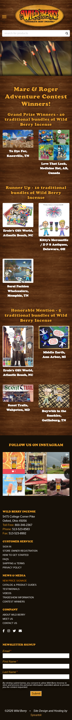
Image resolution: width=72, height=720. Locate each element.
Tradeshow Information (18, 597)
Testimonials (11, 589)
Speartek (36, 715)
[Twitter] (14, 631)
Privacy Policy (12, 567)
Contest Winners (14, 601)
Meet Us (8, 619)
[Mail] (19, 631)
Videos (7, 593)
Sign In (7, 546)
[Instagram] (8, 631)
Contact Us (10, 623)
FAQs (6, 559)
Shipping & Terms (14, 563)
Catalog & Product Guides (20, 585)
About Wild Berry (14, 614)
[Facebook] (4, 631)
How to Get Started (15, 555)
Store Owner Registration (20, 551)
